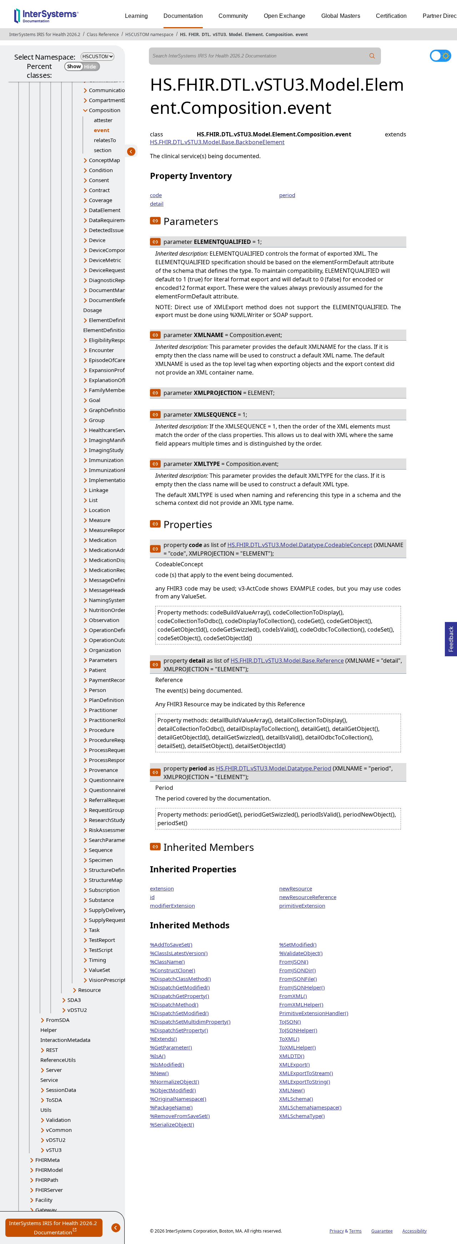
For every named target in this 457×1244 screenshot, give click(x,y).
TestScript (100, 949)
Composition (279, 34)
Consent (99, 180)
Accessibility (414, 1231)
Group (97, 419)
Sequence (100, 849)
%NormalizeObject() (174, 1081)
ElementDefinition (111, 319)
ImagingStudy (106, 449)
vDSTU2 (77, 1009)
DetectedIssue (106, 230)
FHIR (194, 34)
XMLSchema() (296, 1098)
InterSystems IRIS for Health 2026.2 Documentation (55, 1228)
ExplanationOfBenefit (115, 379)
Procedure (101, 729)
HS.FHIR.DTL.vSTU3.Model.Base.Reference (287, 660)
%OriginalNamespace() (178, 1098)
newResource (295, 888)
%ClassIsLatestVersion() (179, 953)
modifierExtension (172, 905)
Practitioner (103, 709)
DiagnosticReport (110, 280)
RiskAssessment (108, 829)
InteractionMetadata (65, 1039)
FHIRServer (49, 1189)
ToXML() (289, 1038)
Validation (58, 1119)
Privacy (337, 1231)
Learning (136, 16)
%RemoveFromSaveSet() (180, 1115)
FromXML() (293, 995)
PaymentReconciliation (117, 679)
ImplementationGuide (116, 479)
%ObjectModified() (173, 1090)
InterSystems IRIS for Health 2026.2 (44, 34)
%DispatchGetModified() (180, 987)
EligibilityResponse (112, 339)
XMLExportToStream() (306, 1073)
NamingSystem (107, 599)
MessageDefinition (112, 579)
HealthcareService (111, 429)
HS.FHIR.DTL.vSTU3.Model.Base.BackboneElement (217, 142)
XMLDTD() (292, 1055)
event (302, 34)
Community (233, 16)
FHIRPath (46, 1179)
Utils (45, 1109)
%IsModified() (167, 1064)
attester (103, 120)
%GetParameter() (171, 1047)
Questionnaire (106, 779)
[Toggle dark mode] (440, 56)
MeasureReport (108, 529)
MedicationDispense (114, 559)
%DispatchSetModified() (179, 1013)
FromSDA (58, 1019)
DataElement (104, 210)
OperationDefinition (113, 629)
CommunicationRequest (118, 90)
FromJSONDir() (297, 970)
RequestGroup (106, 809)
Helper (48, 1029)
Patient (97, 669)
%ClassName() (167, 961)
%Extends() (163, 1038)
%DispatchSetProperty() (179, 1030)
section (102, 150)
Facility (43, 1199)
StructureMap (105, 879)
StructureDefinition (112, 869)
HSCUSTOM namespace (149, 34)
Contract (99, 190)
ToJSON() (290, 1021)
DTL (206, 34)
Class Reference (103, 34)
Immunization (106, 459)
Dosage (92, 309)
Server (54, 1069)
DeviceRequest (107, 270)
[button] (155, 220)
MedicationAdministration (121, 549)
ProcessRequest (108, 749)
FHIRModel (49, 1169)
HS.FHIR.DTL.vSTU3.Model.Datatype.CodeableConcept (299, 545)
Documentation (183, 16)
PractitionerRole (108, 719)
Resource (89, 989)
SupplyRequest (107, 919)
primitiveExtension (302, 905)
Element (254, 34)
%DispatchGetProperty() (179, 995)
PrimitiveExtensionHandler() (313, 1013)
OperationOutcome (113, 639)
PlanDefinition (106, 699)
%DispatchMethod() (174, 1004)
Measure (99, 519)
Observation (104, 619)
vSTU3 (219, 34)
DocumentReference (114, 300)
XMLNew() (292, 1090)
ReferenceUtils (58, 1059)
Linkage (98, 489)
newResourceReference (307, 897)
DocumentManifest (112, 290)
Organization (105, 649)
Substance (101, 899)
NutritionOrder (107, 609)
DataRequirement (110, 220)
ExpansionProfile (109, 369)
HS (183, 34)
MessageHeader (109, 589)
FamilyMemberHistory (116, 389)
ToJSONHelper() (298, 1030)
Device (97, 240)
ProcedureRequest (111, 739)
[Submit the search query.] (372, 56)
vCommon (59, 1129)
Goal (94, 399)
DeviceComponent (111, 250)
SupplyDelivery (107, 909)
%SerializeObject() (172, 1124)
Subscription (104, 889)
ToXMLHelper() (297, 1047)
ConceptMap (104, 160)
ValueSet (99, 969)
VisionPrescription (111, 979)
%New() (159, 1073)
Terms (355, 1231)
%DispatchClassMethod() (180, 978)
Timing (97, 959)
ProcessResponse (110, 759)
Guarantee (382, 1231)
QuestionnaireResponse (118, 789)
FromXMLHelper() (301, 1004)
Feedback (451, 637)
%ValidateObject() (301, 953)
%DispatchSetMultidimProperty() (190, 1021)
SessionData (61, 1089)
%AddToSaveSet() (171, 944)
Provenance (103, 769)
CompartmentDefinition (118, 100)
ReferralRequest (108, 799)
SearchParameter (110, 839)
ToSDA (54, 1099)
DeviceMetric (105, 260)
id (152, 897)
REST (52, 1049)
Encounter (101, 349)
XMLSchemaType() (302, 1115)
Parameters (103, 659)
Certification (391, 16)
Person (97, 689)
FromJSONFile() (298, 978)
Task (94, 929)
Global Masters (340, 16)
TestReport (102, 939)
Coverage (100, 200)
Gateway (46, 1209)
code (156, 195)
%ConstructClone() (172, 970)
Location (99, 509)
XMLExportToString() (304, 1081)
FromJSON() (293, 961)
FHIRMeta (47, 1159)
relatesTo (105, 140)
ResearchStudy (107, 819)
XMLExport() (294, 1064)
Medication (102, 539)
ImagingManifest (110, 439)
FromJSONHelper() (302, 987)
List (93, 499)
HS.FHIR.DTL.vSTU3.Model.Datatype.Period (273, 768)
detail (157, 203)
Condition (101, 170)
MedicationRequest (112, 569)
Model (235, 34)
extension (162, 888)
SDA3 (74, 999)
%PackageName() (171, 1107)
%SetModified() (298, 944)
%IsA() (158, 1055)
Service (49, 1079)
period (287, 195)
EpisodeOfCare (107, 359)
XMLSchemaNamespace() (310, 1107)
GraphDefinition (109, 409)
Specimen (101, 859)
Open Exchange (285, 16)
